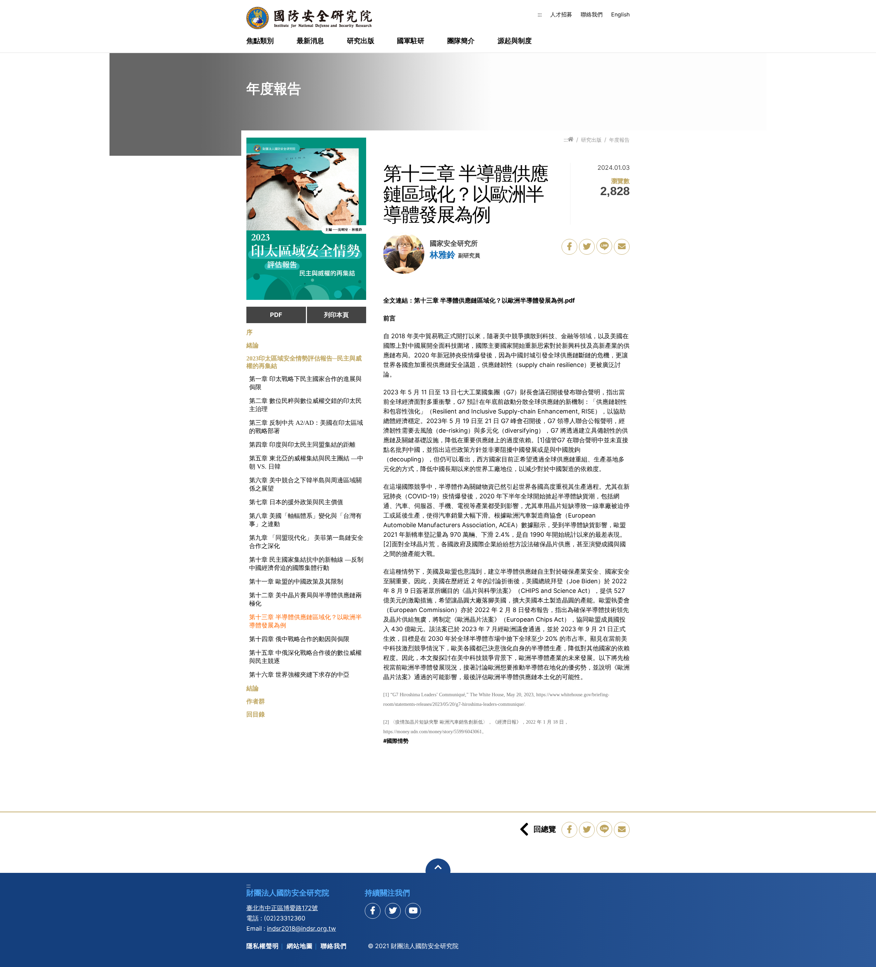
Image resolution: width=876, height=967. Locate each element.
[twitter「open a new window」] (587, 247)
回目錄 (255, 714)
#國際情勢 (396, 740)
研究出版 (360, 41)
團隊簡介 (461, 41)
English (620, 14)
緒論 (252, 345)
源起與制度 (515, 41)
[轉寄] (622, 247)
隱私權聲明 (262, 946)
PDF (276, 314)
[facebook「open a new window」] (569, 247)
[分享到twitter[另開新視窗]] (393, 911)
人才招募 (561, 14)
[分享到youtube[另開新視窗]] (413, 911)
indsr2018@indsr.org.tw (301, 928)
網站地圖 (300, 946)
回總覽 (544, 829)
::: (540, 14)
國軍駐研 (410, 41)
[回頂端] (438, 870)
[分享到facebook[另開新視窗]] (373, 911)
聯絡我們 (592, 14)
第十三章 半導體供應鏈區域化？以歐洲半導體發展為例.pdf (494, 300)
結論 (252, 688)
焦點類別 (260, 41)
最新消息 (310, 41)
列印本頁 (336, 314)
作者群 (255, 701)
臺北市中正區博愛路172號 (282, 908)
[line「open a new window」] (604, 246)
